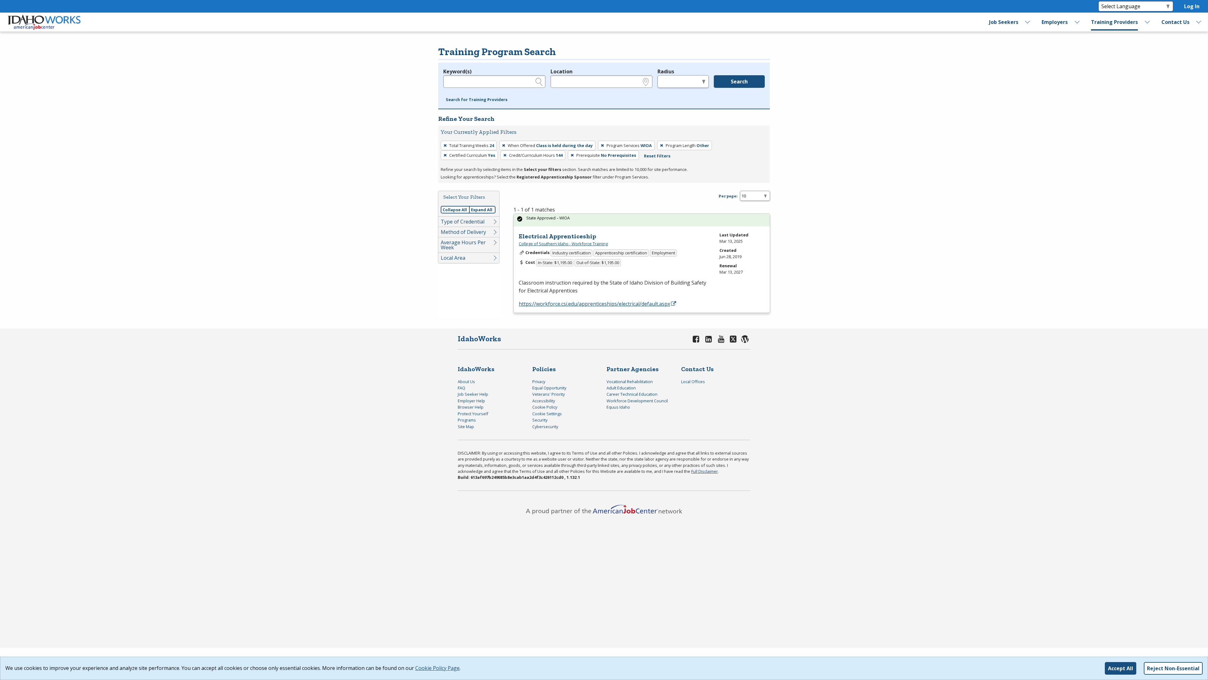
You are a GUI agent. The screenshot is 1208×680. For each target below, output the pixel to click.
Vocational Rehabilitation (630, 381)
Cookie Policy (544, 407)
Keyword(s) (457, 71)
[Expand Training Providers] (1148, 22)
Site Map (466, 426)
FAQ (461, 388)
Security (539, 420)
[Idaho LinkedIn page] (708, 339)
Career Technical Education (632, 394)
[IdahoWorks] (44, 22)
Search (739, 81)
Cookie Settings (547, 413)
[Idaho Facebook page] (696, 339)
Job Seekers (1003, 22)
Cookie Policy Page (437, 668)
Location (562, 71)
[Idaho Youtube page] (721, 339)
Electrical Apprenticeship (557, 236)
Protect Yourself (473, 413)
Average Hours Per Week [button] (463, 245)
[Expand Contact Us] (1199, 22)
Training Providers (1114, 22)
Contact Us (1175, 22)
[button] (476, 100)
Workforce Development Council (637, 401)
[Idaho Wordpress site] (745, 339)
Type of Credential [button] (462, 221)
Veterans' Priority (548, 394)
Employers (1055, 22)
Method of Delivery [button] (463, 232)
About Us (466, 381)
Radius (665, 71)
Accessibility (543, 401)
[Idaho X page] (734, 339)
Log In (1192, 6)
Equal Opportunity (549, 388)
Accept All (1120, 668)
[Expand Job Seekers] (1028, 22)
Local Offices (693, 381)
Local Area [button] (453, 257)
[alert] (642, 220)
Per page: (728, 196)
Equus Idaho (618, 407)
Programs (467, 420)
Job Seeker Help (473, 394)
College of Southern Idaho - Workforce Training (563, 243)
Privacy (538, 381)
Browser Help (471, 407)
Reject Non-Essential (1173, 668)
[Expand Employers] (1077, 22)
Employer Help (471, 401)
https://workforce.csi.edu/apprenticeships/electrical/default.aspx (594, 303)
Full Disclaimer (704, 471)
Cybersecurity (545, 426)
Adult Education (621, 388)
